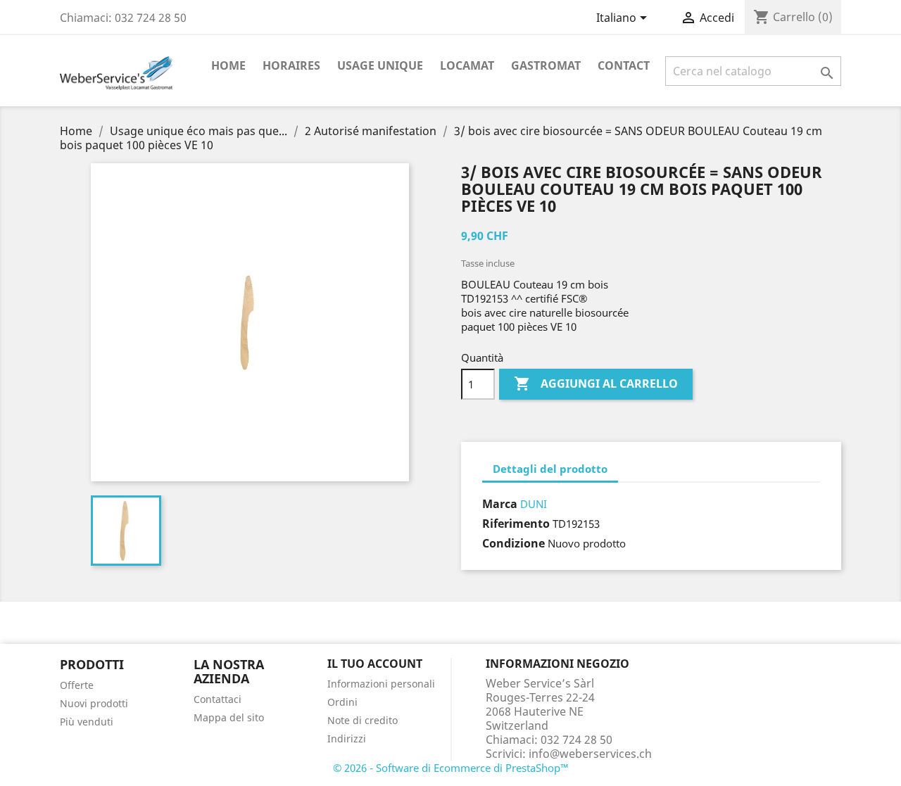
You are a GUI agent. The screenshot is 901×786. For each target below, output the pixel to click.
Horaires (291, 65)
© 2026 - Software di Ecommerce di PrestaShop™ (451, 768)
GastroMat (546, 65)
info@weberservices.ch (590, 753)
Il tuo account (374, 663)
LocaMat (467, 65)
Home (228, 65)
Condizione (513, 543)
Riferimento (516, 523)
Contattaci (217, 699)
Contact (624, 65)
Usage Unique (380, 65)
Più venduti (86, 721)
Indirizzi (346, 738)
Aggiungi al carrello (596, 383)
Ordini (342, 702)
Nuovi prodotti (94, 703)
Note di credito (362, 720)
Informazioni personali (381, 683)
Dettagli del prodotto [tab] (550, 469)
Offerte (77, 685)
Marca (499, 504)
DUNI (533, 504)
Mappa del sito (229, 717)
